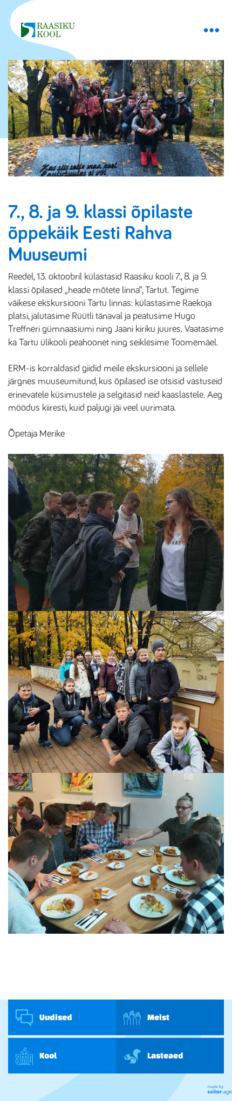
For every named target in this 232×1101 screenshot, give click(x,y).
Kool (47, 1055)
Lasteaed (164, 1055)
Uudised (55, 1017)
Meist (157, 1017)
